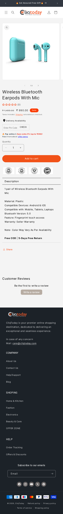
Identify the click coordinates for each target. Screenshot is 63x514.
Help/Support (13, 375)
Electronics (12, 414)
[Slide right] (38, 85)
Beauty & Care (14, 421)
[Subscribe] (52, 473)
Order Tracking (14, 447)
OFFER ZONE (13, 428)
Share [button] (9, 249)
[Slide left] (24, 85)
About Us (11, 361)
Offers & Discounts (16, 454)
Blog (8, 381)
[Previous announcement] (5, 3)
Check (23, 127)
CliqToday (19, 503)
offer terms (23, 137)
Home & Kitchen (14, 401)
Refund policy (34, 503)
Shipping (19, 114)
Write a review (31, 292)
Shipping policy (42, 508)
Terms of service (24, 508)
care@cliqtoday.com (25, 343)
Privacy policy (49, 503)
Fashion (10, 407)
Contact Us (12, 368)
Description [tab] (12, 181)
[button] (6, 12)
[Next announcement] (57, 3)
